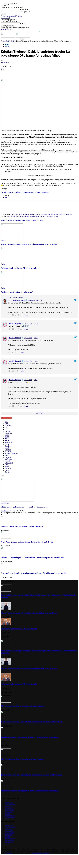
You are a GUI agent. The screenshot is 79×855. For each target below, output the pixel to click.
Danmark (8, 425)
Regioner (8, 450)
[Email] (40, 73)
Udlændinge (9, 463)
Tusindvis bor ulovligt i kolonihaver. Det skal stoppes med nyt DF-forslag (31, 722)
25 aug (36, 361)
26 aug (36, 323)
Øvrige (13, 41)
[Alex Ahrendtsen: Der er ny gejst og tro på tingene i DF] (6, 702)
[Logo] (8, 37)
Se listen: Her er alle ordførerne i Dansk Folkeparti (22, 526)
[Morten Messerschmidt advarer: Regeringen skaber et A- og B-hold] (12, 238)
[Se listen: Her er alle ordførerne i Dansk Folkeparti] (6, 522)
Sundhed (8, 457)
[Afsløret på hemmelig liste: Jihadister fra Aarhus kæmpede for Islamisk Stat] (6, 553)
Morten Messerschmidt (17, 300)
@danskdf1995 (28, 323)
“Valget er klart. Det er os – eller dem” (17, 292)
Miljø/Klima (9, 442)
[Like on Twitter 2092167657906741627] (18, 371)
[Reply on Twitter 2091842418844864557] (10, 406)
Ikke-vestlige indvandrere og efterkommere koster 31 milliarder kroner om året (34, 573)
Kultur (7, 435)
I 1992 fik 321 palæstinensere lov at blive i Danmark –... (24, 507)
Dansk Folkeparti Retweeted (16, 297)
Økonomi (8, 468)
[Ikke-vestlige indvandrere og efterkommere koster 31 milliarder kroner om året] (6, 569)
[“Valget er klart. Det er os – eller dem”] (12, 286)
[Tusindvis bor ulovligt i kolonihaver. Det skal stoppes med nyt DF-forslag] (6, 718)
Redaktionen (5, 62)
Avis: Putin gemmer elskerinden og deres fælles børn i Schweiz (27, 542)
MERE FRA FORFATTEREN (32, 220)
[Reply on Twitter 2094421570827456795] (10, 315)
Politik (8, 41)
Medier (7, 440)
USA (6, 464)
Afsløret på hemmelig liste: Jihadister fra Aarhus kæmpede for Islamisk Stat (33, 557)
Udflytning (8, 459)
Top (6, 197)
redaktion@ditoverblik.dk (40, 853)
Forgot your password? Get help (11, 16)
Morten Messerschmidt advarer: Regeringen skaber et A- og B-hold (29, 244)
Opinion (7, 446)
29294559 (8, 853)
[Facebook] (18, 73)
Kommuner (8, 433)
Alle (6, 422)
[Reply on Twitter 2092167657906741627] (10, 371)
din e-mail (23, 23)
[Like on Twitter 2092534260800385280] (18, 352)
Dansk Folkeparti (15, 323)
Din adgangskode (25, 12)
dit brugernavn (24, 9)
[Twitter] (25, 73)
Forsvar (7, 431)
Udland (7, 461)
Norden (7, 444)
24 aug (36, 380)
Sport (6, 455)
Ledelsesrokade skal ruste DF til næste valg (19, 268)
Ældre (7, 466)
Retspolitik (8, 451)
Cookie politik (5, 18)
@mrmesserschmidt (33, 300)
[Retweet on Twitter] (7, 297)
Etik (6, 427)
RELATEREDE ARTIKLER (11, 220)
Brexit (7, 424)
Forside (3, 41)
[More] (47, 73)
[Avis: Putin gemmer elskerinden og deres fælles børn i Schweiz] (6, 538)
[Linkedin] (32, 73)
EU (6, 429)
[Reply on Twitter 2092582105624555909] (10, 329)
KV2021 (8, 438)
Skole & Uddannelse (11, 453)
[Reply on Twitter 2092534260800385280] (10, 352)
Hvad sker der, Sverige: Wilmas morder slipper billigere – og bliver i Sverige (34, 216)
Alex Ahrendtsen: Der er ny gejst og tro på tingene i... (23, 706)
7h (41, 300)
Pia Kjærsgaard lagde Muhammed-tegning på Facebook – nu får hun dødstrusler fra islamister (41, 214)
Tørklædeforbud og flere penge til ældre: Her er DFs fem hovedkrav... (30, 737)
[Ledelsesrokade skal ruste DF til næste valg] (12, 262)
